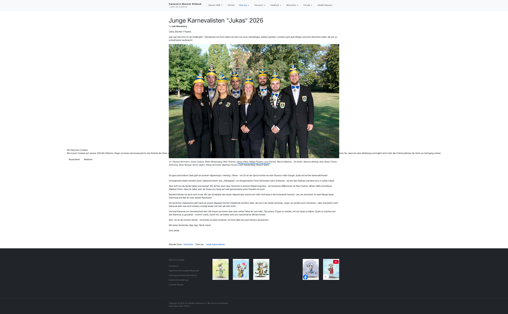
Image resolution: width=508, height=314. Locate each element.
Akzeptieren (74, 160)
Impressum (265, 164)
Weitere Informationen (248, 164)
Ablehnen (88, 160)
